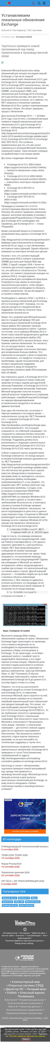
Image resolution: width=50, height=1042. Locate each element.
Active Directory (26, 905)
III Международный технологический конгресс (24, 846)
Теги (45, 935)
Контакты (20, 935)
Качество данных (30, 1006)
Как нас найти (8, 935)
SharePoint (7, 902)
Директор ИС (15, 989)
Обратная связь (38, 933)
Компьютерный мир (26, 982)
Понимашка (26, 996)
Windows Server (9, 898)
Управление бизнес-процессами (24, 1013)
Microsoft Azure (33, 902)
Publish (12, 992)
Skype (34, 898)
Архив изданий (24, 938)
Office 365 (19, 902)
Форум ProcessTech (11, 863)
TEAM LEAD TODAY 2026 (14, 855)
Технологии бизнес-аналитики (24, 1003)
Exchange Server (9, 905)
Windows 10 (24, 898)
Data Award (11, 999)
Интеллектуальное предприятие (24, 1009)
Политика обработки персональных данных (24, 941)
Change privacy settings (24, 943)
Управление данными (31, 999)
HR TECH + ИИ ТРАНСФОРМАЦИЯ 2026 (22, 881)
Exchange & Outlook (24, 37)
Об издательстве (10, 933)
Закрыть (25, 1039)
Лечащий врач (36, 989)
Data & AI (13, 1006)
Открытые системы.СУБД (25, 985)
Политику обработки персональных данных (27, 1036)
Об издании (25, 933)
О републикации (34, 935)
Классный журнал (32, 992)
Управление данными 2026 (15, 872)
